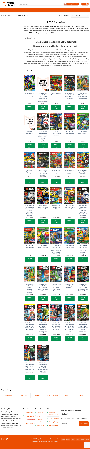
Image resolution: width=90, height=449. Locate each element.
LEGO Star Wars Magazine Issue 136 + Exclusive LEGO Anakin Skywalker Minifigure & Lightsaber (29, 210)
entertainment (74, 52)
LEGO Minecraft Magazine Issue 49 (43, 246)
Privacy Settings (30, 419)
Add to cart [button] (30, 107)
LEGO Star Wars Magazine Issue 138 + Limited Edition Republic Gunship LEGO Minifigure (42, 136)
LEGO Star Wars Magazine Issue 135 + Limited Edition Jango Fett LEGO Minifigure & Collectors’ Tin (56, 250)
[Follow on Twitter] (7, 439)
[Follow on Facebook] (1, 439)
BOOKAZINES (27, 10)
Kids (10, 16)
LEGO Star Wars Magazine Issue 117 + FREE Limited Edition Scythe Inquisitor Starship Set (43, 367)
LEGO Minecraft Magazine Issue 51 (56, 94)
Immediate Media (78, 54)
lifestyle (38, 54)
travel (32, 54)
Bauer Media (38, 56)
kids (87, 52)
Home (3, 16)
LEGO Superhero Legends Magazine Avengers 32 (70, 285)
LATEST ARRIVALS (45, 10)
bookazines (82, 50)
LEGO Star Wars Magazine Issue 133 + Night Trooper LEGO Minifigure (56, 287)
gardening (82, 52)
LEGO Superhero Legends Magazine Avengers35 (70, 207)
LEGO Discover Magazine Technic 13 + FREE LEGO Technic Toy (69, 95)
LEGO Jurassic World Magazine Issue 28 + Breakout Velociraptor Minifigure (29, 288)
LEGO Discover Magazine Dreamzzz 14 (29, 94)
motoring (63, 52)
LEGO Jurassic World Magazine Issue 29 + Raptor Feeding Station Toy (83, 96)
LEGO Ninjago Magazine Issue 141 (56, 207)
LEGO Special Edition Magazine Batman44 (43, 207)
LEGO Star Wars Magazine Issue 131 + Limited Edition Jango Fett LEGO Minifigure (83, 287)
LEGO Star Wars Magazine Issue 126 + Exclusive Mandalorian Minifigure (56, 326)
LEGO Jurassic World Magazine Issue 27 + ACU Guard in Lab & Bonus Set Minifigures (82, 250)
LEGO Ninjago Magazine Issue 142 (29, 247)
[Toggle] (25, 38)
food (58, 52)
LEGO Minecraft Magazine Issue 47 (70, 246)
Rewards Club (76, 61)
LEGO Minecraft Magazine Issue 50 (83, 132)
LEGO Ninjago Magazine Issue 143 (69, 133)
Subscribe (84, 423)
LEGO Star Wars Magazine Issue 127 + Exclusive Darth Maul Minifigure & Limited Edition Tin (43, 327)
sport (28, 54)
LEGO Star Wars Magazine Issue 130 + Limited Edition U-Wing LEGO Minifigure (29, 326)
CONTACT (55, 10)
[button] (85, 4)
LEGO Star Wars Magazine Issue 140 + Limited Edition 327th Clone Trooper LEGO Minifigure (42, 97)
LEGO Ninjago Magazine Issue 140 (56, 171)
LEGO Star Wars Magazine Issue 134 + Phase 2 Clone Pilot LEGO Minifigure (43, 287)
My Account (29, 412)
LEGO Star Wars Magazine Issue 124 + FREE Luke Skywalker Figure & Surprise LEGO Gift (69, 327)
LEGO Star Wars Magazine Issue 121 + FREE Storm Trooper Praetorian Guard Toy (30, 367)
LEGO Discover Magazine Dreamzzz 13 (69, 171)
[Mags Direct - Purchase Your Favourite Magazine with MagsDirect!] (8, 4)
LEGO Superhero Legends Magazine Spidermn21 (83, 171)
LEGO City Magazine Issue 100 (29, 171)
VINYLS (35, 10)
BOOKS (19, 10)
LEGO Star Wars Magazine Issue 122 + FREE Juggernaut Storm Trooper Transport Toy (83, 327)
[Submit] (65, 4)
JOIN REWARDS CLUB (67, 10)
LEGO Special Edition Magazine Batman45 (56, 133)
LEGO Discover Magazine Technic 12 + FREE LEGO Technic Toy (43, 172)
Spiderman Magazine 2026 (29, 132)
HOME (3, 10)
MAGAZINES (10, 10)
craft (67, 52)
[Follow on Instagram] (4, 439)
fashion (54, 52)
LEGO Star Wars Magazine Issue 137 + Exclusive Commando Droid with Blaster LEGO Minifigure (83, 210)
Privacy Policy (53, 422)
